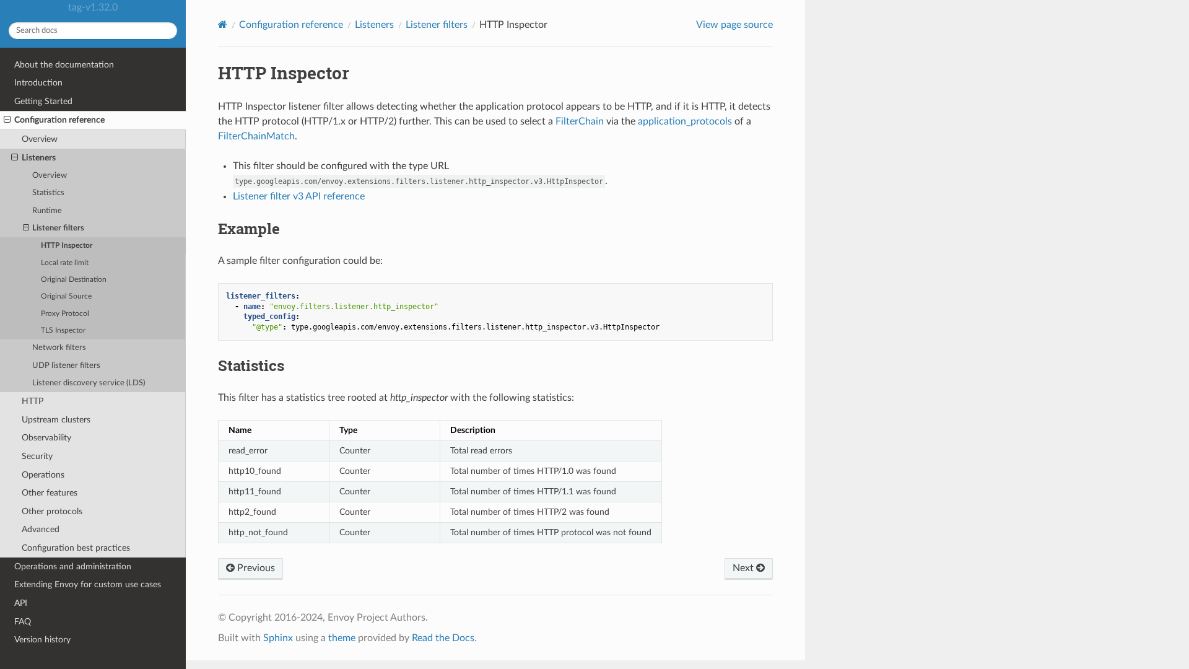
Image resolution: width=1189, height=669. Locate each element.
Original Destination (74, 279)
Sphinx (278, 638)
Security (37, 456)
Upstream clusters (56, 419)
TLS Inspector (63, 330)
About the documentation (64, 64)
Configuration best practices (76, 548)
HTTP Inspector (66, 245)
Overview (40, 139)
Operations (43, 474)
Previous (255, 568)
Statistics (48, 193)
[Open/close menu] (7, 120)
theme (341, 638)
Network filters (59, 348)
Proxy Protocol (65, 313)
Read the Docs (443, 638)
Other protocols (52, 511)
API (20, 603)
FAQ (22, 621)
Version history (42, 639)
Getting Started (43, 101)
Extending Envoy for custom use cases (87, 584)
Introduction (38, 82)
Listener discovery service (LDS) (88, 383)
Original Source (66, 296)
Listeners (39, 157)
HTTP (32, 401)
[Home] (222, 24)
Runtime (47, 211)
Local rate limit (65, 263)
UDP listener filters (66, 366)
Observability (46, 437)
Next (744, 568)
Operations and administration (72, 566)
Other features (49, 492)
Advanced (40, 529)
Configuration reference (59, 120)
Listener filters (58, 228)
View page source (734, 25)
